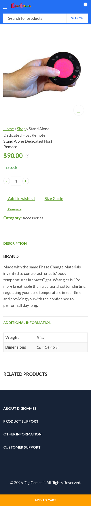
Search (77, 18)
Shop (21, 128)
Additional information (27, 322)
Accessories (33, 217)
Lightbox (79, 110)
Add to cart (45, 500)
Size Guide (54, 198)
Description (15, 243)
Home (8, 128)
